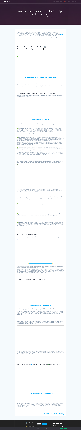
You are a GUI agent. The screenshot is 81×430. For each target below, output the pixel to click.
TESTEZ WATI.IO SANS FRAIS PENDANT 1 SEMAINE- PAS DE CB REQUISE (40, 347)
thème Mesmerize (60, 426)
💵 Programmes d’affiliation (57, 1)
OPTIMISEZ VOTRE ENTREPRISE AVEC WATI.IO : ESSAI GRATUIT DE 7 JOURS (41, 393)
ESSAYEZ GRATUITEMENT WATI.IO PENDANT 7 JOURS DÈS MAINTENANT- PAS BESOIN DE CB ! (40, 77)
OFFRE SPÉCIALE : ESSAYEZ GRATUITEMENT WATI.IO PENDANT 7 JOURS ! (40, 263)
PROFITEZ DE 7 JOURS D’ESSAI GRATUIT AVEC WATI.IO (40, 119)
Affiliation (9, 1)
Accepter (61, 428)
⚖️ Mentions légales (29, 422)
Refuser (65, 428)
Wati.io (35, 39)
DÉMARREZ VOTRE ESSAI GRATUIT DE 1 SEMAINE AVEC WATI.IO (40, 305)
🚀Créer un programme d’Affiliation (70, 1)
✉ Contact (27, 423)
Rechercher (39, 422)
